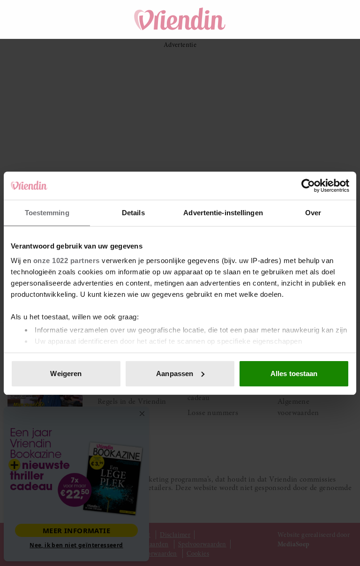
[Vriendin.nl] (180, 19)
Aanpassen (174, 373)
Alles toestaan (293, 373)
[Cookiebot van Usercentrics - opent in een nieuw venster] (308, 186)
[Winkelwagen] (315, 19)
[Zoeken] (289, 19)
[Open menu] (23, 19)
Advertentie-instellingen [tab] (222, 213)
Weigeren (66, 373)
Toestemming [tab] (47, 213)
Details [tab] (133, 213)
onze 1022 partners (66, 260)
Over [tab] (313, 213)
